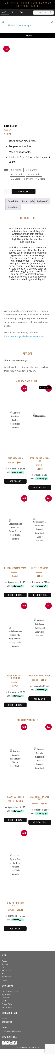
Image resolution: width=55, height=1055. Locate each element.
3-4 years (28, 178)
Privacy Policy (7, 1004)
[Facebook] (4, 1043)
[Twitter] (7, 1043)
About (4, 961)
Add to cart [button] (15, 481)
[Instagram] (11, 1043)
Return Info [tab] (28, 201)
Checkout (5, 997)
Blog (3, 973)
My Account (6, 977)
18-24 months (34, 174)
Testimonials (7, 970)
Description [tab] (13, 201)
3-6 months (31, 169)
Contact (5, 964)
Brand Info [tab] (13, 207)
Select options (40, 487)
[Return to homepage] (27, 25)
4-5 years (40, 178)
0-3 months (16, 169)
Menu (29, 35)
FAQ (3, 967)
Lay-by (4, 1001)
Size (6, 169)
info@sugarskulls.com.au (11, 1031)
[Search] (51, 12)
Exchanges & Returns (10, 991)
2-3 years (15, 178)
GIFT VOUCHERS (8, 1007)
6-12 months (17, 174)
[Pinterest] (15, 1043)
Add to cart (23, 191)
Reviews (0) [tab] (42, 201)
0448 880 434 (7, 1022)
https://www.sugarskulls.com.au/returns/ (24, 336)
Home (4, 980)
